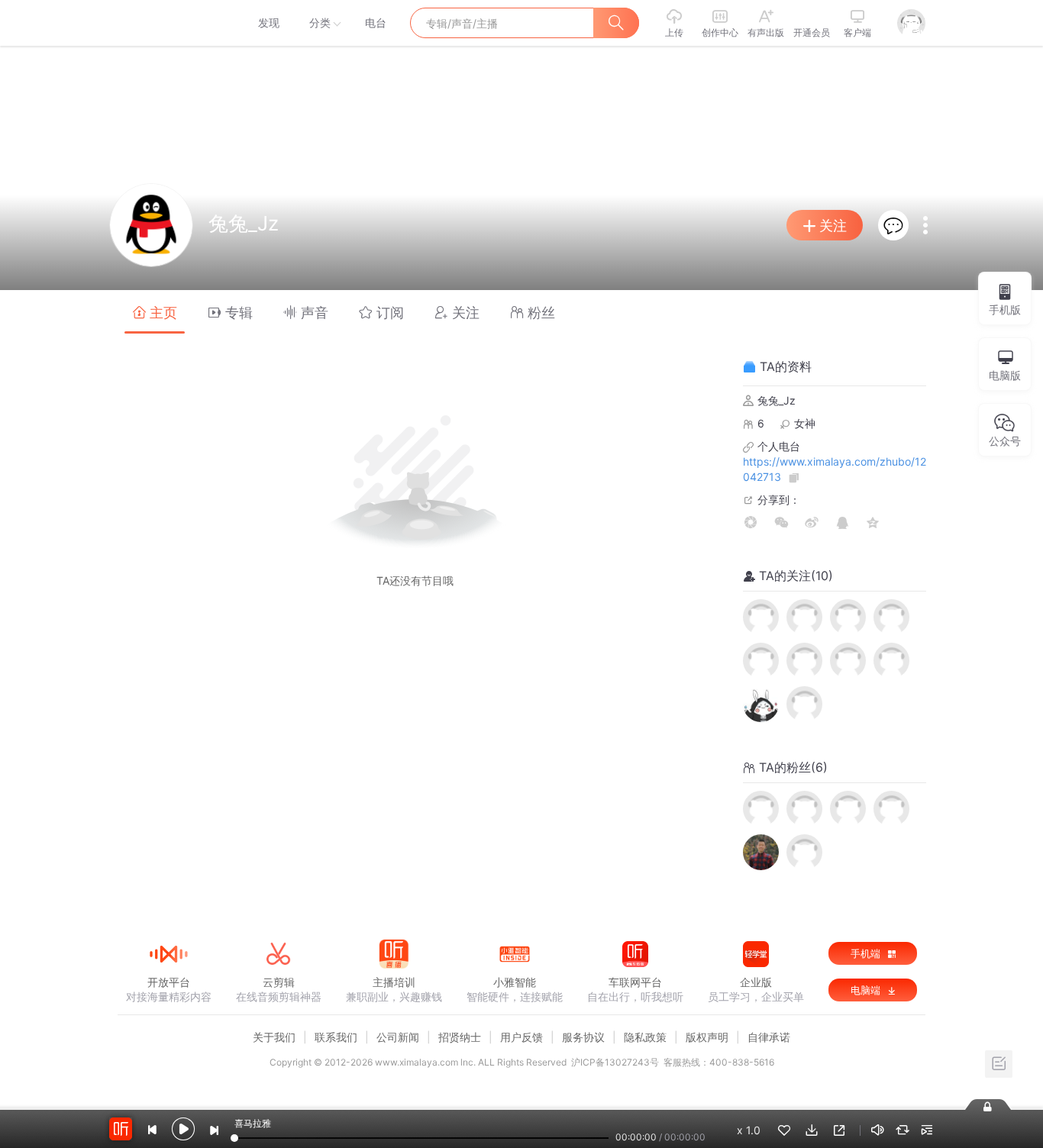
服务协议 (583, 1036)
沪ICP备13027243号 (615, 1062)
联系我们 (336, 1036)
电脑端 (867, 990)
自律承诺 (769, 1036)
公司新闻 (397, 1036)
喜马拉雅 (168, 23)
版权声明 (707, 1036)
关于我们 (274, 1036)
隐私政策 (645, 1036)
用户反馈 (521, 1036)
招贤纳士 (459, 1036)
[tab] (154, 312)
